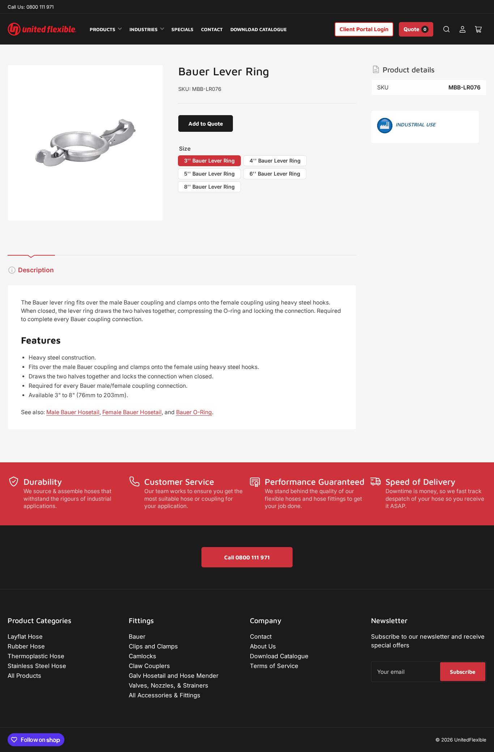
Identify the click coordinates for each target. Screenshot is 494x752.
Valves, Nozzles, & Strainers (168, 685)
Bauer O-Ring (194, 412)
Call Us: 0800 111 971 (31, 7)
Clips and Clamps (153, 646)
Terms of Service (274, 665)
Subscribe (463, 671)
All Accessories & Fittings (164, 695)
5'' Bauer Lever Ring (209, 174)
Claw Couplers (149, 665)
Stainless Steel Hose (37, 665)
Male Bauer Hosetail (72, 412)
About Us (263, 646)
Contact (212, 29)
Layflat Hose (25, 636)
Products (102, 29)
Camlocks (142, 656)
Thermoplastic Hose (36, 656)
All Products (24, 675)
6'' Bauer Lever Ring (275, 174)
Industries (143, 29)
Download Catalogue (258, 29)
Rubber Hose (26, 646)
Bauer (137, 636)
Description (36, 270)
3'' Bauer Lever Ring (209, 160)
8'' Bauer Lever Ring (209, 187)
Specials (182, 29)
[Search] (447, 29)
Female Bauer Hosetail (132, 412)
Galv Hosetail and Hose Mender (173, 675)
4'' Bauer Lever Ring (275, 160)
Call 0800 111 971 (247, 557)
